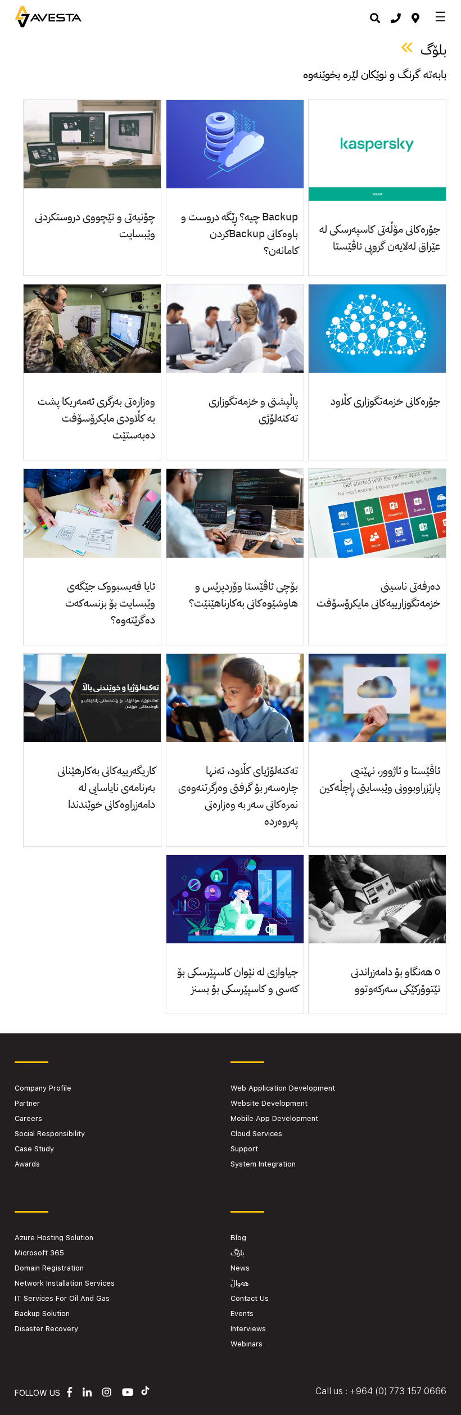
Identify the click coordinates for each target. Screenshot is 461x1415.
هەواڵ (239, 1283)
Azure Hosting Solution (54, 1237)
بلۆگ (237, 1253)
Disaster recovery (46, 1328)
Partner (27, 1103)
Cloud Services (256, 1133)
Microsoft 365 (39, 1253)
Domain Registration (49, 1268)
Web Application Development (283, 1088)
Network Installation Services (65, 1283)
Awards (27, 1164)
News (240, 1268)
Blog (238, 1237)
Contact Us (250, 1298)
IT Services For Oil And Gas (62, 1298)
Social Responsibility (50, 1133)
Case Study (34, 1149)
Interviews (248, 1328)
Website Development (269, 1103)
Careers (28, 1118)
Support (244, 1149)
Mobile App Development (274, 1118)
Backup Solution (42, 1313)
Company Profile (43, 1088)
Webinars (247, 1344)
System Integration (263, 1164)
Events (242, 1313)
